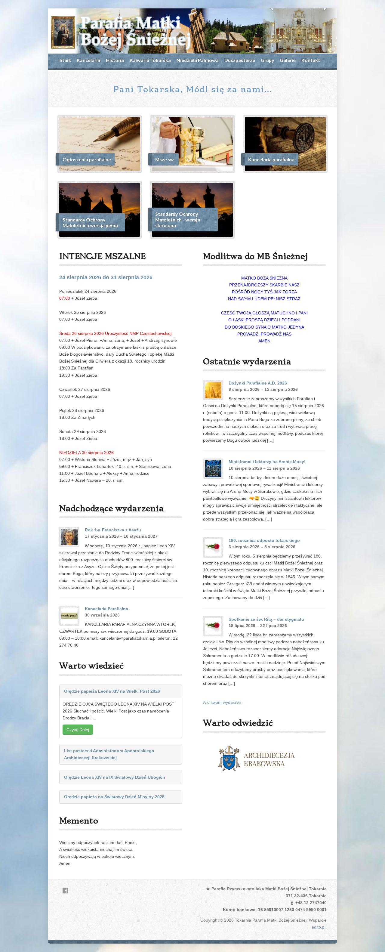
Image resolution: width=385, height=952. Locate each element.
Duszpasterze (239, 60)
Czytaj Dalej (77, 729)
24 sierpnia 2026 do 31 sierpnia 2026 (105, 277)
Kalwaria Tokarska (150, 60)
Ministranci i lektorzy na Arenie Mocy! (267, 461)
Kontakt (310, 60)
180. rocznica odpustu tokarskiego (264, 540)
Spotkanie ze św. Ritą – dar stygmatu (266, 619)
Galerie (288, 60)
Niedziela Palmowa (198, 60)
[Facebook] (65, 890)
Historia (115, 60)
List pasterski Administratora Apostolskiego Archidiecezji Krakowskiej (109, 754)
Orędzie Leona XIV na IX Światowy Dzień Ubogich (114, 777)
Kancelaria (88, 60)
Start (65, 60)
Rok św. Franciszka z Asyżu (113, 529)
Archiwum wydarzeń (222, 702)
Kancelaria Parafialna (106, 608)
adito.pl (318, 927)
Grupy (267, 60)
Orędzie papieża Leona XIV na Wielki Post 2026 (112, 691)
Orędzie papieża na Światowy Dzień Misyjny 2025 (114, 796)
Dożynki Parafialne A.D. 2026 (258, 383)
